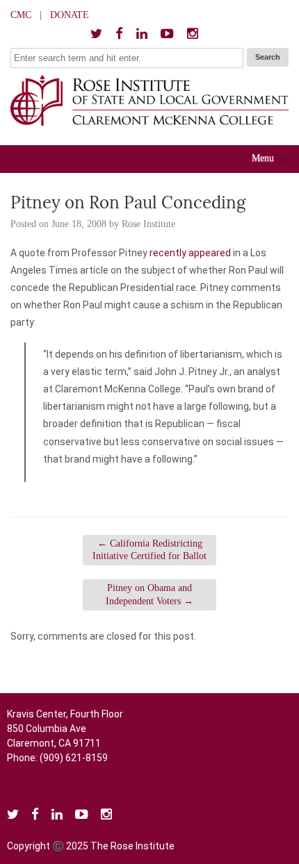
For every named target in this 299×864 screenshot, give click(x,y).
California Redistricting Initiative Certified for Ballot (149, 549)
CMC (20, 15)
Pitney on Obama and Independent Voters (149, 594)
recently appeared (190, 252)
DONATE (69, 15)
